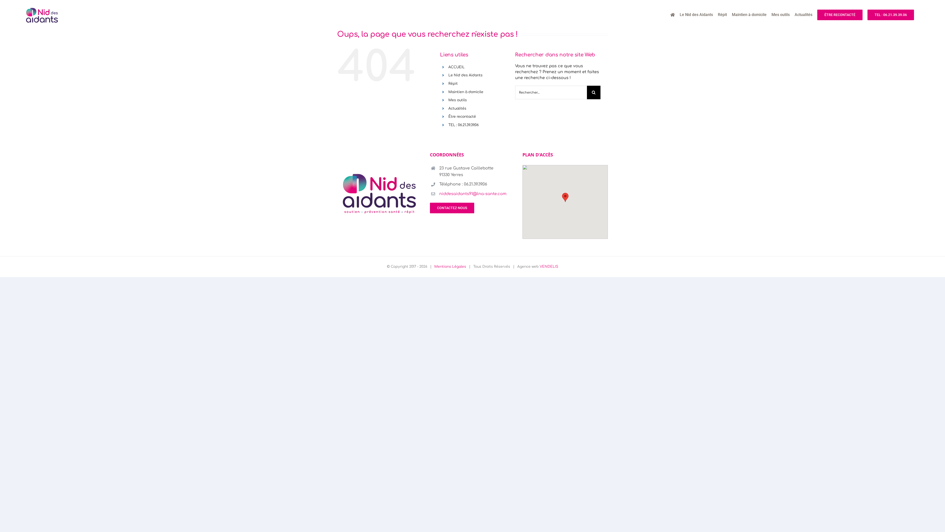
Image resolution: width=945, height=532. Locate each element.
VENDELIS (549, 266)
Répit (453, 83)
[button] (565, 197)
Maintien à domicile (465, 92)
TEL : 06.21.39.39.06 (463, 125)
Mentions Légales (450, 266)
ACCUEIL (456, 67)
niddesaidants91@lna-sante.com (472, 194)
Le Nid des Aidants (465, 75)
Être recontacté (462, 116)
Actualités (457, 108)
